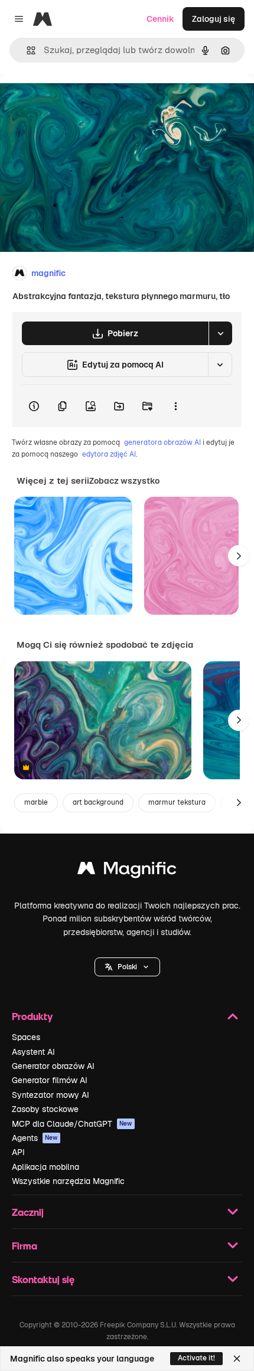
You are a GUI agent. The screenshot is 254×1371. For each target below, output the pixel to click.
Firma (24, 1245)
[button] (127, 966)
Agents (35, 1138)
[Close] (237, 1359)
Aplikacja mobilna (45, 1167)
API (18, 1152)
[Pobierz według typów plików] (220, 333)
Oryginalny (81, 101)
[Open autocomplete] (26, 50)
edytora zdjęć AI (109, 454)
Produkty (32, 1016)
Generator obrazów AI (53, 1066)
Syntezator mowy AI (50, 1095)
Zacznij (28, 1212)
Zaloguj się (213, 19)
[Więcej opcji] (175, 406)
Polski (127, 967)
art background (98, 802)
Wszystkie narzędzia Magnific (68, 1181)
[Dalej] (238, 556)
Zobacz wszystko (124, 480)
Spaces (26, 1037)
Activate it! (196, 1358)
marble (36, 802)
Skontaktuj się (43, 1279)
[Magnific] (127, 871)
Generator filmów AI (49, 1080)
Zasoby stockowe (45, 1109)
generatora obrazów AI (162, 442)
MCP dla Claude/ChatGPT (72, 1124)
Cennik (160, 19)
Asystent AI (33, 1052)
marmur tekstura (177, 802)
